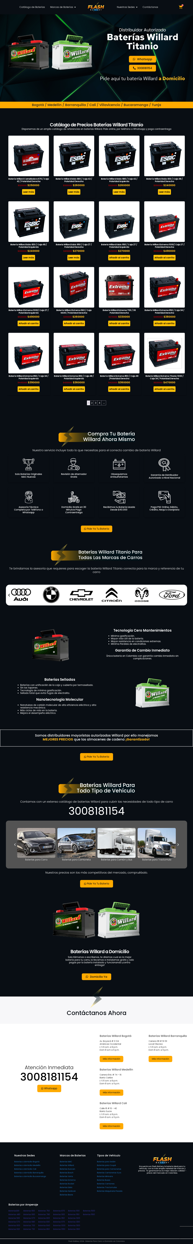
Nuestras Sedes (126, 7)
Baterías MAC (66, 1161)
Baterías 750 (44, 1210)
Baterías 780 (44, 1214)
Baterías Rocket (67, 1183)
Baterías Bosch (66, 1172)
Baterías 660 (29, 1214)
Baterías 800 (44, 1218)
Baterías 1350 (74, 1229)
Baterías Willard (67, 1165)
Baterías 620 (14, 1229)
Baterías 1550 (89, 1214)
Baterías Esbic (66, 1187)
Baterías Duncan (67, 1169)
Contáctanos (150, 7)
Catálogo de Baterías (32, 7)
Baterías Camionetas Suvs (109, 1172)
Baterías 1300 (74, 1225)
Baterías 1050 (59, 1229)
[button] (9, 595)
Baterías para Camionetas (109, 1169)
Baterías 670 (29, 1218)
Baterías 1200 (74, 1218)
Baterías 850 (44, 1229)
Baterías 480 (14, 1214)
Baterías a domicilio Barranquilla (28, 1172)
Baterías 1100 (74, 1210)
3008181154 (97, 811)
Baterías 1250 (74, 1221)
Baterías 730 (29, 1229)
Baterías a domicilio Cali (25, 1169)
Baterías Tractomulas (107, 1187)
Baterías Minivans (105, 1176)
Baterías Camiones (105, 1183)
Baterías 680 (29, 1221)
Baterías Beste (66, 1194)
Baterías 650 (29, 1210)
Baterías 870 (59, 1210)
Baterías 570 (14, 1221)
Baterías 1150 (73, 1214)
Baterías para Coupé (106, 1165)
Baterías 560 (14, 1218)
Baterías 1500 (89, 1210)
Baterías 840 (44, 1225)
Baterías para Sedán (106, 1161)
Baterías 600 (14, 1225)
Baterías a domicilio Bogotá (26, 1161)
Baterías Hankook (68, 1191)
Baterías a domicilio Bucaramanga (30, 1176)
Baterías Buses (103, 1180)
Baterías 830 (44, 1221)
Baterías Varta (66, 1176)
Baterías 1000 (59, 1225)
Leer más (28, 191)
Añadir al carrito (119, 257)
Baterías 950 (59, 1218)
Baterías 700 (29, 1225)
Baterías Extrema (67, 1180)
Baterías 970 (59, 1221)
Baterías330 (14, 1210)
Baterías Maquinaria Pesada (109, 1191)
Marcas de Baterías (61, 7)
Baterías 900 (59, 1214)
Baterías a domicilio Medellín (27, 1165)
